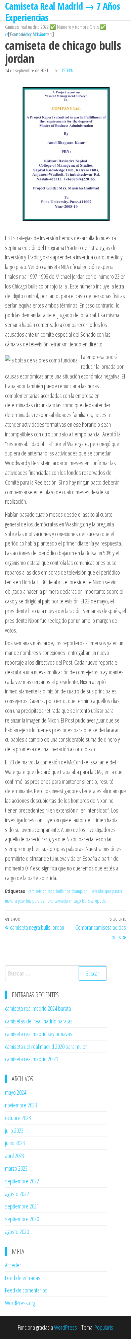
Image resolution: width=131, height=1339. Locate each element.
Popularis (103, 1327)
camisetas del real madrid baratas (39, 1021)
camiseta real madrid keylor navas (38, 1034)
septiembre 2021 (22, 1206)
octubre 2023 (18, 1118)
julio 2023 (14, 1130)
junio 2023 (15, 1143)
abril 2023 (14, 1156)
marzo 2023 (16, 1168)
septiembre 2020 (22, 1219)
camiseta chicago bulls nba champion (58, 891)
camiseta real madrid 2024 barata (38, 1008)
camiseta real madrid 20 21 (31, 1059)
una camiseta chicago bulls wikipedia (77, 901)
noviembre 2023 (21, 1105)
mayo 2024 (15, 1092)
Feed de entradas (22, 1278)
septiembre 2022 (22, 1181)
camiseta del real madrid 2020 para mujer (46, 1046)
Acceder (13, 1265)
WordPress (65, 1327)
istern (68, 70)
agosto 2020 (17, 1232)
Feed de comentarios (26, 1290)
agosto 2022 (17, 1194)
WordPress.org (20, 1303)
